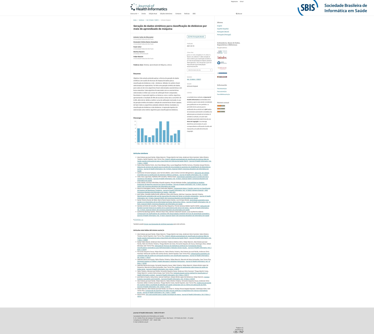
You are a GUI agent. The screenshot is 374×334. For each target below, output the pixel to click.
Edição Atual (153, 13)
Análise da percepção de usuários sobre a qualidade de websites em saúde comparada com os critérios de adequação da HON (174, 284)
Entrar (241, 1)
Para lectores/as (222, 88)
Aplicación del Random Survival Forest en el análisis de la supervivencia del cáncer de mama (173, 207)
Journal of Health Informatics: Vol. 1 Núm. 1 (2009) (159, 292)
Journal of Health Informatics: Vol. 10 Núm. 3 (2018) (178, 279)
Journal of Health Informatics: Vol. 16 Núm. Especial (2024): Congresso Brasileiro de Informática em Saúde (173, 203)
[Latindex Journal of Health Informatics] (222, 59)
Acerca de (134, 13)
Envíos (144, 13)
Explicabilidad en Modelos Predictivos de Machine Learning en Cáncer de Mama (170, 183)
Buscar (239, 13)
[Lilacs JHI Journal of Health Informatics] (222, 64)
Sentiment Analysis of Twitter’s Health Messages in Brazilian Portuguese (161, 261)
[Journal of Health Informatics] (222, 48)
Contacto (178, 13)
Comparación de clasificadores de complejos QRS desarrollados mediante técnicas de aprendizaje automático (173, 214)
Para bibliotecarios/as (223, 94)
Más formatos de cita (194, 70)
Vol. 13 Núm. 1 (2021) (152, 20)
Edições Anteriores (166, 13)
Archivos (141, 20)
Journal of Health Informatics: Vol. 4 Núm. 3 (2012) (162, 269)
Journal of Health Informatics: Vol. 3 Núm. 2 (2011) (172, 275)
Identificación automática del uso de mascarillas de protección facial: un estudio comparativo (168, 196)
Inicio (135, 20)
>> (142, 220)
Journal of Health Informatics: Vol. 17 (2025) (194, 175)
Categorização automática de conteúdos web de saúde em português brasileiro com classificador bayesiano (173, 254)
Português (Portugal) (224, 35)
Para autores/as (221, 91)
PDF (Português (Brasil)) (197, 37)
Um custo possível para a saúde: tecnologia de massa (163, 294)
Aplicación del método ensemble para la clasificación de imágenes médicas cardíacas (173, 174)
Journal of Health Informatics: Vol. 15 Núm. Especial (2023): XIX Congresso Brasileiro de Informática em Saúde (172, 185)
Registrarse (234, 1)
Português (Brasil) (223, 32)
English (219, 26)
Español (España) (222, 29)
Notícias (187, 13)
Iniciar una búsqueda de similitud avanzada (158, 224)
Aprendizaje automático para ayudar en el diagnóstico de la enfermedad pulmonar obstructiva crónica (173, 201)
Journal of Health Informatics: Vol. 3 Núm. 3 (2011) (153, 287)
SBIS (194, 13)
